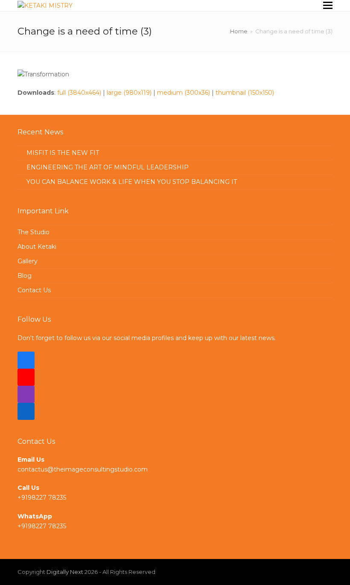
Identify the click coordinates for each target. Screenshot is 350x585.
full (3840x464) (79, 92)
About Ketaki (37, 246)
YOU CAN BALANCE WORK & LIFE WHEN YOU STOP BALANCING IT (131, 182)
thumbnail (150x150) (245, 92)
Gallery (28, 261)
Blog (25, 275)
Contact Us (34, 290)
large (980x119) (129, 92)
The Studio (34, 232)
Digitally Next (65, 571)
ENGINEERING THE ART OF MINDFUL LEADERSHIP (107, 167)
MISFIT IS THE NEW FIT (62, 153)
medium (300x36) (183, 92)
